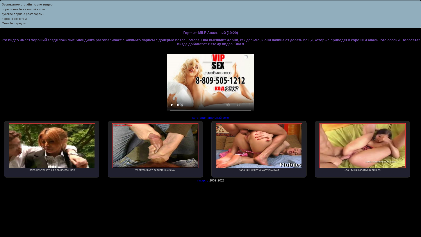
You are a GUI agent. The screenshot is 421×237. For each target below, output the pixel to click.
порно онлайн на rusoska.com (23, 9)
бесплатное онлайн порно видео (27, 4)
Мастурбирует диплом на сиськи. (155, 170)
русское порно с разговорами (23, 14)
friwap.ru (202, 180)
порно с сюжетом (14, 18)
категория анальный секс (210, 117)
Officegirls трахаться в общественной (52, 170)
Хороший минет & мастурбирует (259, 170)
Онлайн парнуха (14, 23)
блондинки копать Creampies (362, 170)
